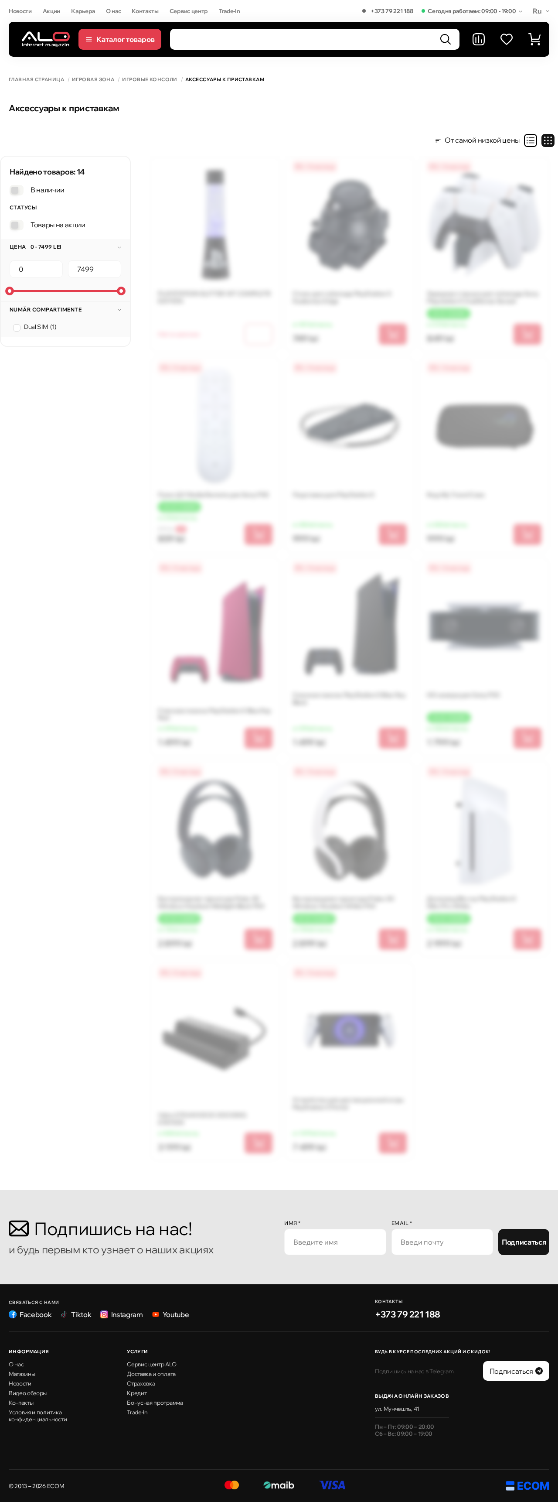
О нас (113, 10)
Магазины (22, 1373)
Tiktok (81, 1314)
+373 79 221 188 (392, 10)
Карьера (83, 10)
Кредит (136, 1392)
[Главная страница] (46, 39)
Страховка (141, 1383)
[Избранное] (506, 39)
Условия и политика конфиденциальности (38, 1416)
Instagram (127, 1314)
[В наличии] (17, 190)
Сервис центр (189, 10)
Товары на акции (58, 224)
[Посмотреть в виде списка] (530, 140)
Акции (51, 10)
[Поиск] (445, 39)
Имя (292, 1223)
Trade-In (229, 10)
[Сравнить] (479, 39)
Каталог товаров (125, 39)
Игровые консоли (149, 79)
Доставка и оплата (151, 1373)
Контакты (145, 10)
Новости (20, 10)
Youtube (176, 1314)
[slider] (9, 291)
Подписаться (524, 1242)
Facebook (35, 1314)
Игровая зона (93, 79)
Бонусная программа (155, 1402)
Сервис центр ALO (151, 1364)
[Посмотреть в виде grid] (548, 140)
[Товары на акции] (17, 225)
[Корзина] (534, 39)
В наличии (48, 189)
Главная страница (36, 79)
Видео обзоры (28, 1392)
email (401, 1223)
